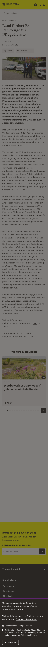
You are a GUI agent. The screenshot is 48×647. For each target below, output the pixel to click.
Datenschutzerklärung (26, 619)
